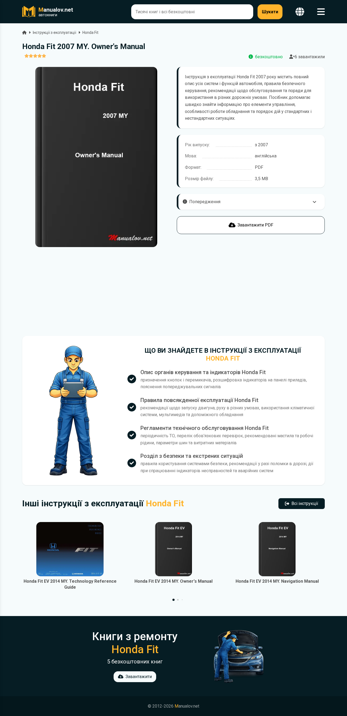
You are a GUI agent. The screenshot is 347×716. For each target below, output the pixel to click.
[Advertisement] (96, 291)
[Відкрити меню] (321, 11)
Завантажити (139, 676)
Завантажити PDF (255, 225)
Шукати (270, 11)
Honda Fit (90, 32)
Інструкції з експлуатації (54, 32)
